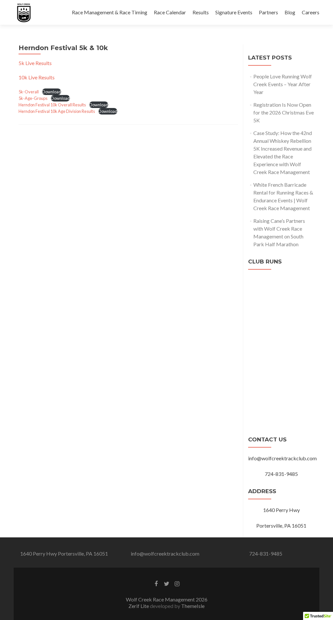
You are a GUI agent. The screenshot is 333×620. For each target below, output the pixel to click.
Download (51, 91)
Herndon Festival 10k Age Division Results (57, 111)
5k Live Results (35, 63)
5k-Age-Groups (33, 98)
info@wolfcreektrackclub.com (165, 553)
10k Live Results (37, 77)
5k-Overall (29, 91)
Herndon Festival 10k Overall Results (52, 104)
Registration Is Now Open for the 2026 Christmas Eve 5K (283, 112)
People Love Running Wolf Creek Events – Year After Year (282, 84)
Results (201, 12)
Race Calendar (170, 12)
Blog (290, 12)
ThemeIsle (193, 606)
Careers (310, 12)
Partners (268, 12)
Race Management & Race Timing (109, 12)
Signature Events (233, 12)
